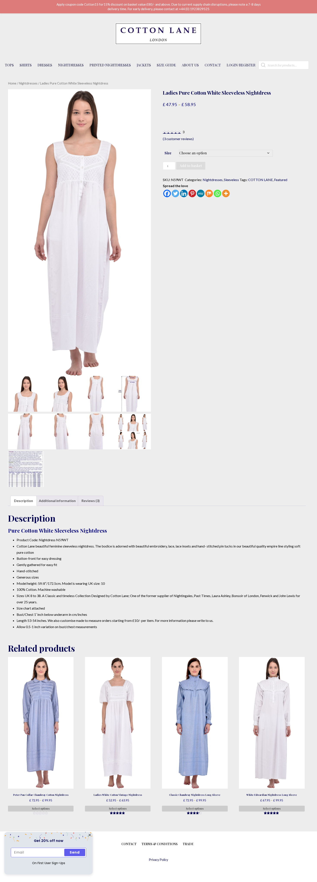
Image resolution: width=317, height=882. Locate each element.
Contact (213, 65)
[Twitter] (175, 193)
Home (12, 83)
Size (168, 153)
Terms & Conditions (159, 844)
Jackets (144, 65)
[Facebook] (167, 193)
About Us (190, 65)
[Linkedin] (184, 193)
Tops (9, 65)
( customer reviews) (178, 139)
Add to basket (191, 165)
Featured (280, 180)
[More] (226, 193)
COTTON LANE (260, 180)
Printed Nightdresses (110, 65)
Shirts (26, 65)
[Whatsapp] (217, 193)
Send (75, 852)
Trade (188, 844)
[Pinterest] (192, 193)
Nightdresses (71, 65)
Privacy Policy (158, 860)
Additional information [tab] (57, 501)
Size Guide (166, 65)
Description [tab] (23, 501)
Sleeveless (231, 180)
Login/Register (241, 65)
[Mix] (209, 193)
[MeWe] (200, 193)
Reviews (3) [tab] (91, 501)
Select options (41, 808)
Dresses (45, 65)
